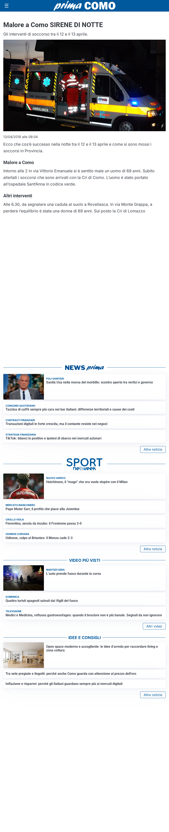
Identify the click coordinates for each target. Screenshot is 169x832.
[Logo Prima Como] (84, 6)
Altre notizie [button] (153, 449)
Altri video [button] (154, 626)
